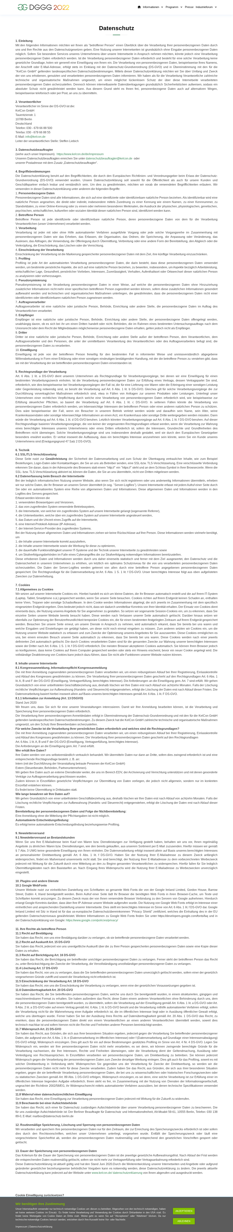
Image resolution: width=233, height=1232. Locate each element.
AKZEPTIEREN (183, 1211)
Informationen (151, 7)
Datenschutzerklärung (40, 1226)
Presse (189, 7)
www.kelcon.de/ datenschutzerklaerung (117, 1172)
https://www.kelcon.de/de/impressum (80, 154)
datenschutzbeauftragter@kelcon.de (109, 158)
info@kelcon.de (35, 136)
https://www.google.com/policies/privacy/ (92, 920)
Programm (172, 7)
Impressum (21, 1226)
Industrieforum (205, 7)
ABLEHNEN (183, 1221)
